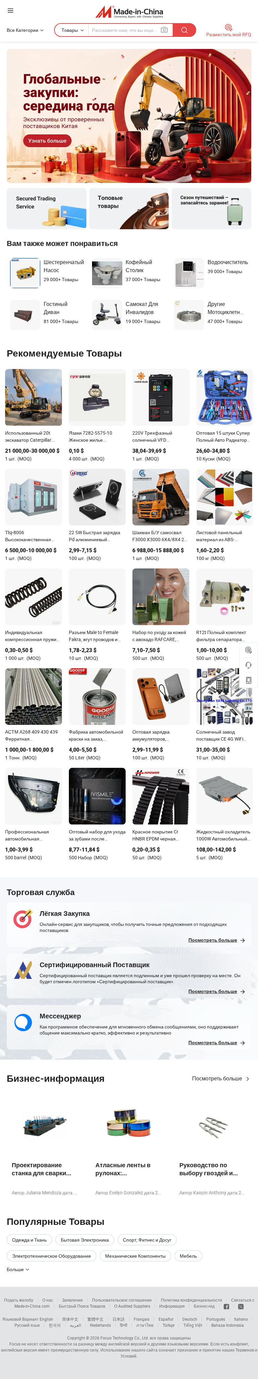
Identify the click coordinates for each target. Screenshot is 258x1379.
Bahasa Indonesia (227, 1325)
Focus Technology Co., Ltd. (124, 1337)
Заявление (72, 1300)
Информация (172, 1306)
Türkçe (168, 1325)
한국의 (55, 1325)
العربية (75, 1325)
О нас (47, 1300)
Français (141, 1319)
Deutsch (189, 1319)
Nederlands (100, 1325)
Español (166, 1319)
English (46, 1319)
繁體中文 (95, 1319)
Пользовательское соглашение (122, 1300)
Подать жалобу (18, 1300)
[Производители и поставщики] (129, 11)
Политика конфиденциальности (191, 1300)
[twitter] (241, 1306)
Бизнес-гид (204, 1306)
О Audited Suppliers (132, 1306)
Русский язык (27, 1325)
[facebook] (226, 1306)
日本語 (119, 1319)
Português (215, 1319)
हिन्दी (123, 1325)
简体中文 (70, 1319)
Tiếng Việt (192, 1325)
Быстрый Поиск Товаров (82, 1306)
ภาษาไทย (145, 1325)
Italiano (241, 1319)
